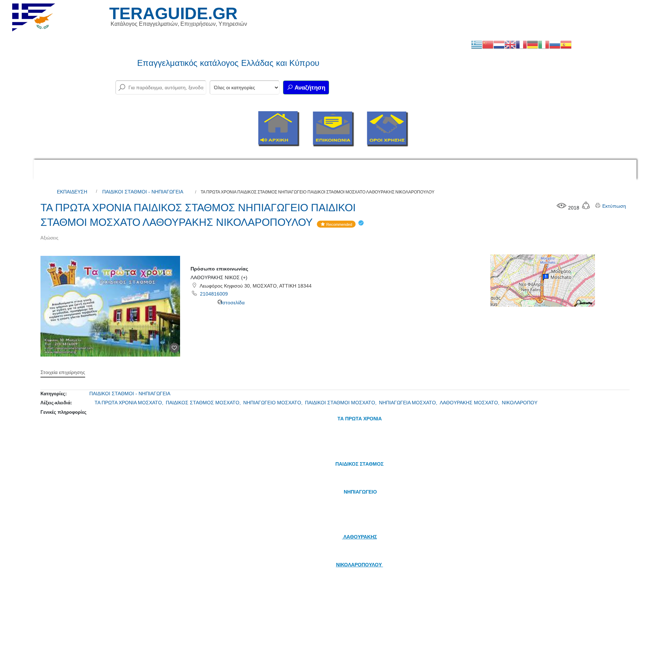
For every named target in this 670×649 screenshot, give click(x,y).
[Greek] (476, 44)
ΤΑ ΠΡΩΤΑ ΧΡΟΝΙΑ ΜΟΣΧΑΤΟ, (130, 402)
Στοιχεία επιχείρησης (62, 372)
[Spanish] (566, 44)
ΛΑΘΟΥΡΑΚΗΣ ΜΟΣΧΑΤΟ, (470, 402)
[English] (510, 44)
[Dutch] (499, 44)
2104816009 (214, 294)
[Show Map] (542, 280)
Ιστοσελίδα (232, 302)
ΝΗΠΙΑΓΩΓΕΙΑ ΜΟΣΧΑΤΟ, (409, 402)
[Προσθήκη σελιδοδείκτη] (174, 348)
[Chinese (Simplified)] (487, 44)
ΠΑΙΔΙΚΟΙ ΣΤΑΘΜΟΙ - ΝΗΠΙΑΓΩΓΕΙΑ (142, 191)
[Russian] (554, 44)
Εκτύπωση (613, 206)
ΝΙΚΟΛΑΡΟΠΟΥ (519, 402)
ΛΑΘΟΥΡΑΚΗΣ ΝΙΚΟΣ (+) (219, 277)
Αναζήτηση (309, 87)
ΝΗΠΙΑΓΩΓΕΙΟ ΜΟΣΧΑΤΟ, (273, 402)
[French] (521, 44)
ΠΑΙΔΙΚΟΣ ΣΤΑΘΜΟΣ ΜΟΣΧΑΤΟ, (204, 402)
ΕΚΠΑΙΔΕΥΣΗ (72, 191)
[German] (532, 44)
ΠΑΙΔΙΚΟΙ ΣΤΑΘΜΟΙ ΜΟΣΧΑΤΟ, (341, 402)
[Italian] (543, 44)
